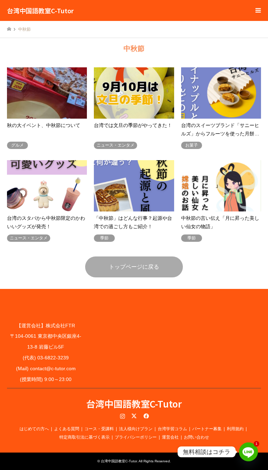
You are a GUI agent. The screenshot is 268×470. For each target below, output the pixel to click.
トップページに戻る (134, 267)
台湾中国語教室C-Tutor (134, 403)
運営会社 (170, 437)
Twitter (134, 415)
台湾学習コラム (172, 428)
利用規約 (235, 428)
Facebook (145, 415)
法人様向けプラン (135, 428)
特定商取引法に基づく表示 (84, 437)
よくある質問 (66, 428)
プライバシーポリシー (136, 437)
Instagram (122, 415)
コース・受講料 (99, 428)
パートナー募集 (207, 428)
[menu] (257, 10)
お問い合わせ (196, 437)
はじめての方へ (34, 428)
